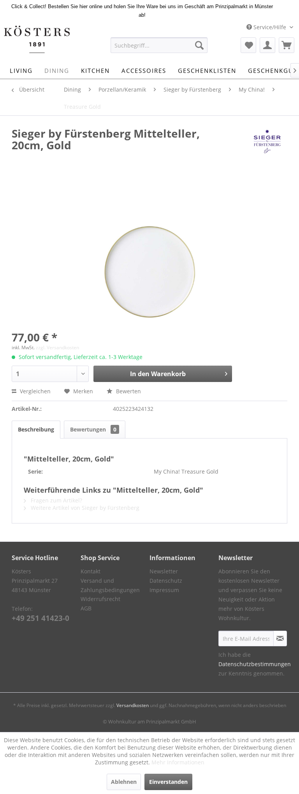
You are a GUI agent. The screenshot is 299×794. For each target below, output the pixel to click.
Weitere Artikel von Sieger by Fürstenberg (84, 507)
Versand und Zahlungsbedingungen (110, 585)
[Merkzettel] (248, 45)
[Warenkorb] (286, 45)
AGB (86, 608)
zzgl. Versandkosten (57, 347)
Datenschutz (166, 580)
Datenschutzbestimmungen (254, 664)
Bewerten (127, 391)
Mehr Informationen (177, 762)
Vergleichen (34, 391)
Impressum (164, 590)
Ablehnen (124, 781)
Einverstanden (168, 781)
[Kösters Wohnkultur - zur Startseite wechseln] (37, 39)
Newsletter (164, 571)
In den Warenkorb (158, 374)
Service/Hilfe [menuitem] (270, 27)
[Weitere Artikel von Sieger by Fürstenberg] (266, 141)
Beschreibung (36, 429)
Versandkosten (132, 705)
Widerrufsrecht (100, 599)
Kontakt (90, 571)
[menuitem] (159, 45)
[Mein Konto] (267, 45)
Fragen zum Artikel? (55, 500)
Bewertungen (93, 429)
